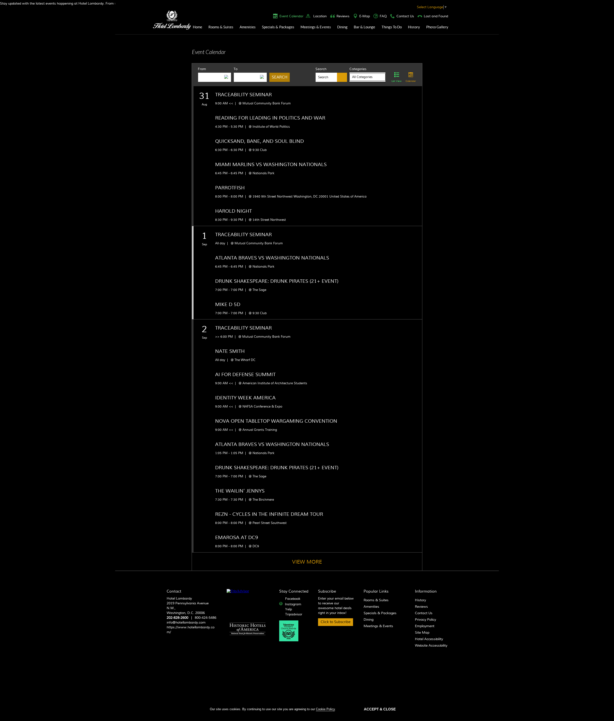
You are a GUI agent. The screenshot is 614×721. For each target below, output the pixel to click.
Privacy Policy (425, 620)
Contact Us (405, 16)
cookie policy (325, 709)
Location (320, 16)
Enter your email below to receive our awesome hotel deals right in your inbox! (336, 605)
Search (320, 69)
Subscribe (327, 591)
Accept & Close (380, 709)
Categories (357, 69)
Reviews (343, 16)
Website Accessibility (431, 645)
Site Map (422, 633)
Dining (342, 27)
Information (426, 591)
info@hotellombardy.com (186, 622)
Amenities (248, 27)
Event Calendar (291, 16)
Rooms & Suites (220, 27)
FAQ (383, 16)
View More (307, 562)
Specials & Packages (278, 27)
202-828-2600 (177, 618)
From (202, 69)
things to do (392, 27)
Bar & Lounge (364, 27)
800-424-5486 (205, 618)
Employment (424, 626)
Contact (174, 591)
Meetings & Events (316, 27)
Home (197, 27)
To (235, 69)
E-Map (364, 16)
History (414, 27)
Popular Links (376, 591)
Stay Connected (293, 591)
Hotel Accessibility (429, 639)
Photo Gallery (437, 27)
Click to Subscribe (336, 622)
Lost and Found (436, 16)
